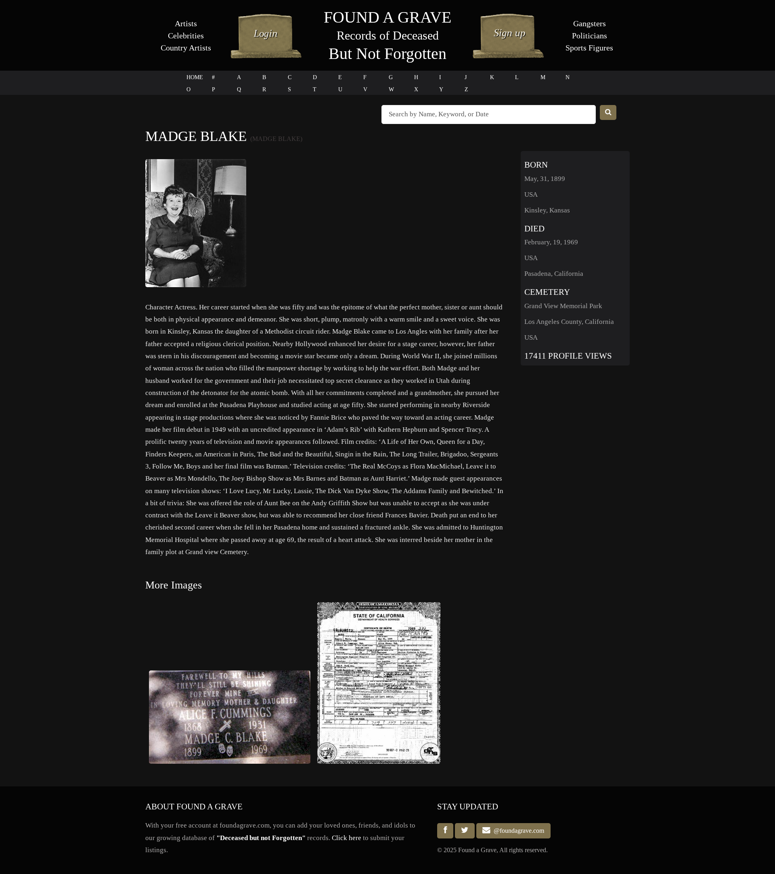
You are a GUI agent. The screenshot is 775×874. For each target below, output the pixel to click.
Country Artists (186, 47)
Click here (346, 838)
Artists (186, 23)
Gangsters (589, 23)
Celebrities (186, 35)
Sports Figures (589, 47)
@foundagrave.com (517, 830)
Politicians (589, 35)
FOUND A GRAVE (387, 17)
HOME (194, 77)
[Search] (608, 112)
